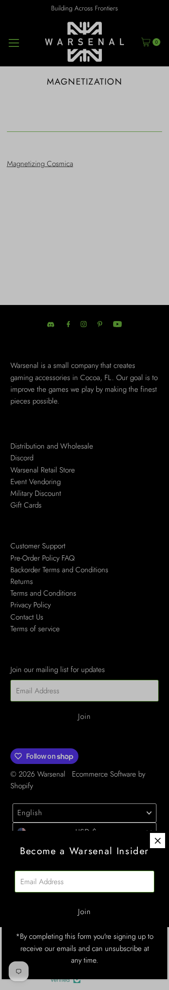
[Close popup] (157, 840)
